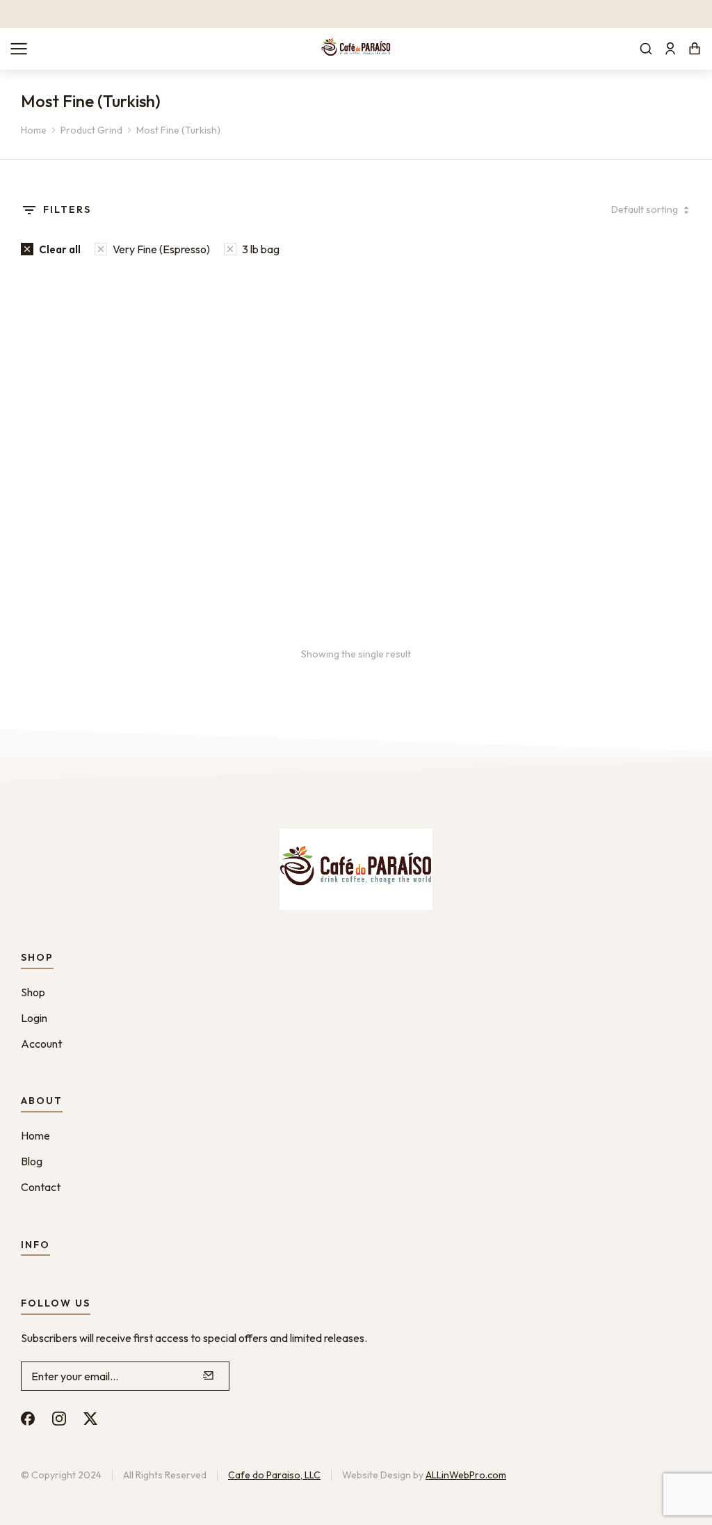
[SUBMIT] (208, 1376)
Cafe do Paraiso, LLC (274, 1475)
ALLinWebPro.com (466, 1475)
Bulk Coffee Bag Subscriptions (103, 513)
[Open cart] (695, 49)
